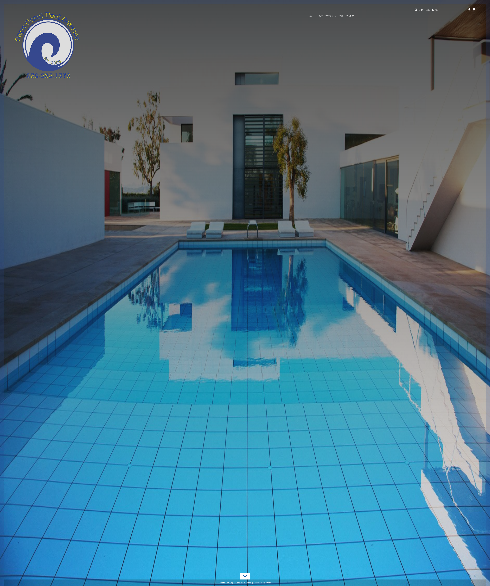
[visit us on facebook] (469, 9)
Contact (349, 16)
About (319, 16)
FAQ (341, 16)
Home (311, 16)
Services (329, 16)
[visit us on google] (474, 9)
